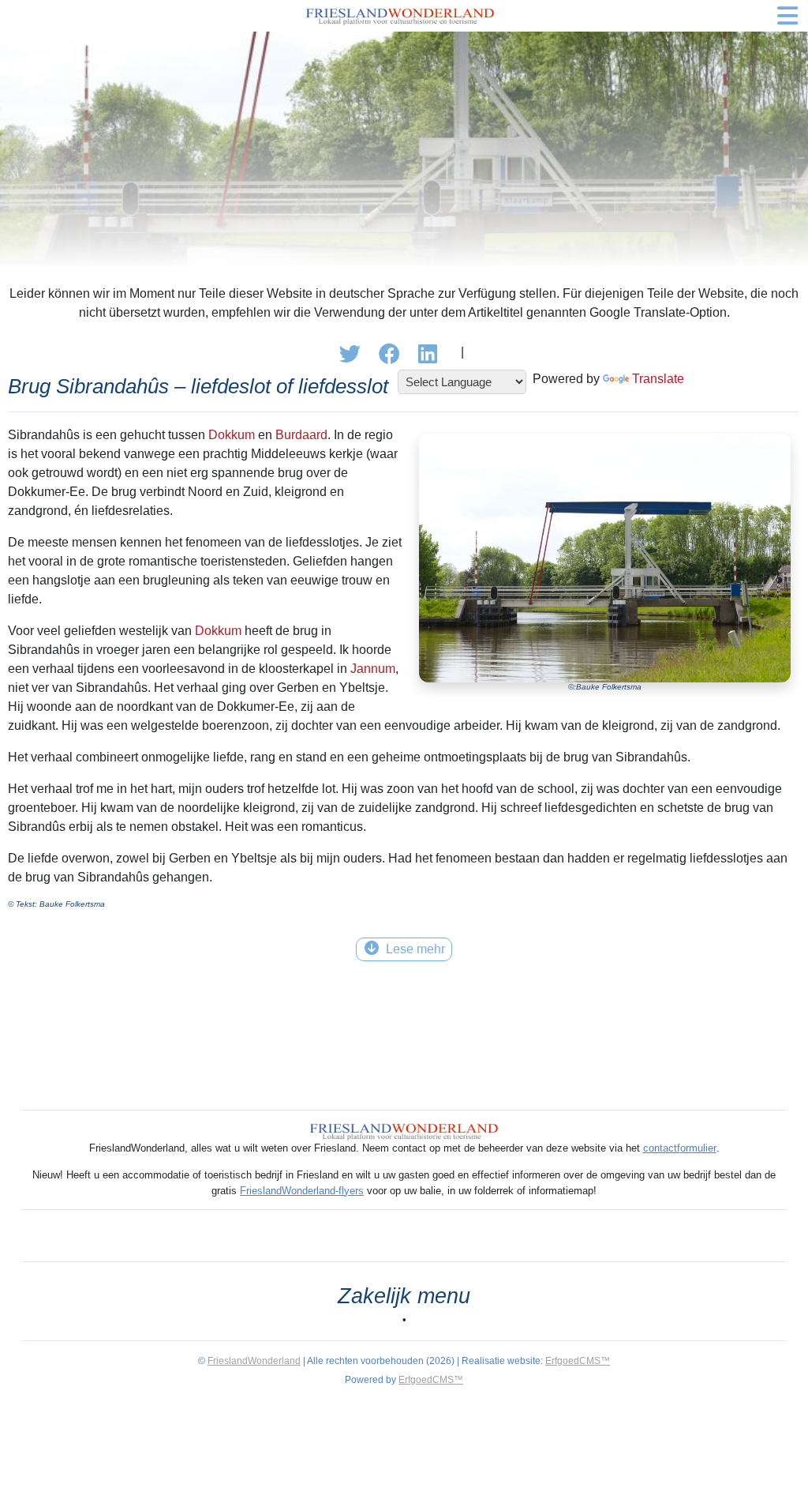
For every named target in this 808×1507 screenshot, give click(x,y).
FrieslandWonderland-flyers (302, 1191)
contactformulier (679, 1148)
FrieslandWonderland (254, 1360)
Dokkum (231, 435)
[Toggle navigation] (787, 16)
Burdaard (301, 435)
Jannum (372, 668)
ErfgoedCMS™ (577, 1360)
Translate (658, 378)
